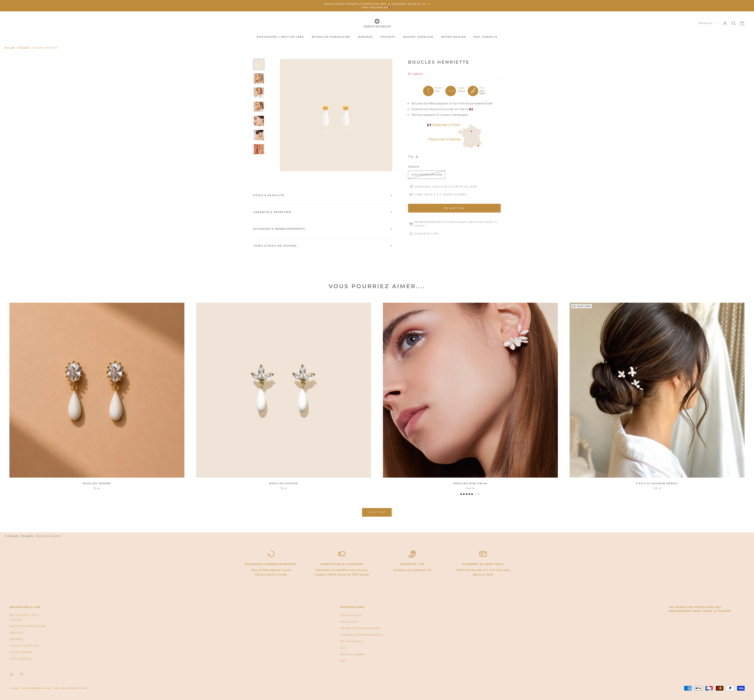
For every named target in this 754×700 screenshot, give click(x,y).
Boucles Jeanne (97, 483)
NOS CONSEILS (485, 36)
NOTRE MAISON (453, 36)
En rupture (454, 208)
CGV (343, 648)
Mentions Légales (352, 654)
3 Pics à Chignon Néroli (657, 483)
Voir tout (377, 512)
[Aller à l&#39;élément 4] (258, 106)
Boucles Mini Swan (470, 483)
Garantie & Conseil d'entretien (360, 628)
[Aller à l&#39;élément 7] (258, 149)
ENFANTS (388, 36)
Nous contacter (350, 615)
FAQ (343, 661)
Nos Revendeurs (351, 641)
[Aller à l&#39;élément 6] (258, 135)
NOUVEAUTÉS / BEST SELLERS (280, 36)
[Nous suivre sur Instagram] (11, 674)
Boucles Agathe (283, 483)
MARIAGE (365, 36)
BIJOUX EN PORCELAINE (331, 36)
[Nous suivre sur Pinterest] (22, 674)
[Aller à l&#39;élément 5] (258, 120)
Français (705, 23)
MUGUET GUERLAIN (418, 36)
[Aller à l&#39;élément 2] (258, 78)
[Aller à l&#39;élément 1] (258, 64)
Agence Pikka (76, 688)
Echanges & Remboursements (361, 634)
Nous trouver (349, 621)
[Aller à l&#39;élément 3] (258, 92)
